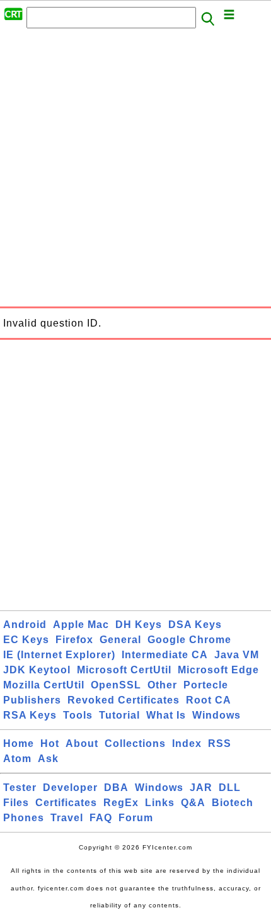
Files (16, 802)
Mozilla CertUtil (43, 685)
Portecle (205, 685)
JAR (201, 787)
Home (18, 743)
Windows (216, 715)
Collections (135, 743)
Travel (66, 817)
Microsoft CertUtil (124, 670)
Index (187, 743)
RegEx (121, 802)
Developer (70, 787)
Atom (17, 758)
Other (162, 685)
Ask (48, 758)
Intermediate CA (165, 654)
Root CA (208, 700)
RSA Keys (30, 715)
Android (25, 624)
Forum (135, 817)
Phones (23, 817)
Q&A (193, 802)
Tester (20, 787)
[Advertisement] (135, 171)
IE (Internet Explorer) (59, 654)
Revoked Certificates (123, 700)
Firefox (74, 639)
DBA (116, 787)
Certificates (66, 802)
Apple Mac (81, 624)
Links (160, 802)
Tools (78, 715)
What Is (166, 715)
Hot (49, 743)
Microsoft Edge (218, 670)
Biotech (232, 802)
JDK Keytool (37, 670)
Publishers (32, 700)
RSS (219, 743)
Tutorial (119, 715)
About (82, 743)
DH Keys (138, 624)
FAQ (100, 817)
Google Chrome (189, 639)
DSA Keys (195, 624)
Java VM (236, 654)
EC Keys (26, 639)
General (120, 639)
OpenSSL (116, 685)
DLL (230, 787)
